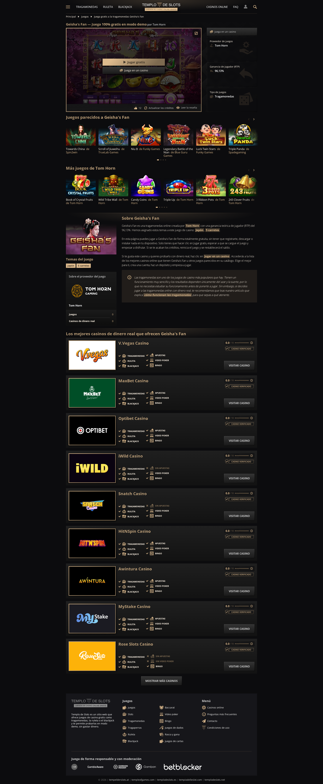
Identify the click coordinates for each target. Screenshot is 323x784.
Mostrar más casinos (161, 681)
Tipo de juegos (218, 92)
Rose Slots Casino (135, 644)
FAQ (235, 7)
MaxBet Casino (133, 380)
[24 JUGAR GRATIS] (178, 134)
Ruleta (108, 7)
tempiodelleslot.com (190, 779)
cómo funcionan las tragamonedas (167, 295)
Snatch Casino (132, 493)
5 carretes (212, 230)
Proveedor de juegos (221, 41)
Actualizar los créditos (161, 108)
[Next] (254, 119)
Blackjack (125, 7)
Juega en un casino (225, 31)
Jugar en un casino (216, 256)
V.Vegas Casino (133, 343)
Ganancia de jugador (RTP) (225, 66)
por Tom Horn (156, 24)
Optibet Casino (133, 418)
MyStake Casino (134, 606)
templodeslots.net (215, 779)
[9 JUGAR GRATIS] (146, 134)
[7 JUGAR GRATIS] (113, 134)
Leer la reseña (189, 107)
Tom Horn (192, 226)
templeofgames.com (143, 779)
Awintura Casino (135, 569)
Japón (199, 230)
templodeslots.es (166, 779)
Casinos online (217, 7)
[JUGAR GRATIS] (81, 134)
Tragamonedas (87, 7)
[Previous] (249, 119)
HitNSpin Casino (134, 531)
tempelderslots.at (119, 779)
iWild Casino (130, 456)
